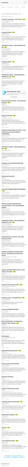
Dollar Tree (4, 352)
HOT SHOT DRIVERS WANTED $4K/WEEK (13, 189)
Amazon (4, 273)
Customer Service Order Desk (10, 401)
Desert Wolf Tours (6, 164)
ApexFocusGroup (6, 209)
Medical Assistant (7, 115)
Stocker (4, 427)
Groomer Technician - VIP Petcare (12, 19)
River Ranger (5, 336)
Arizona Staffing (5, 365)
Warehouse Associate (8, 176)
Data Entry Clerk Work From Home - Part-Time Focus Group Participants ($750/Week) (14, 131)
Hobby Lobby (5, 442)
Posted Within (10, 7)
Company (17, 7)
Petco (3, 429)
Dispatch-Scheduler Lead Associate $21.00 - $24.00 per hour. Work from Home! (12, 253)
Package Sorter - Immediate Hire (11, 297)
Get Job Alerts (14, 96)
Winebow (4, 177)
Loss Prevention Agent (8, 440)
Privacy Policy (22, 457)
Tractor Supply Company (7, 21)
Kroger (3, 390)
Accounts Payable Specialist (10, 309)
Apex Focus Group (6, 135)
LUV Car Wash (5, 311)
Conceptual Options (6, 48)
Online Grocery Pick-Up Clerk (10, 284)
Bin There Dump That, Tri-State (9, 257)
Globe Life (4, 104)
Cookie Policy (15, 457)
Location (3, 7)
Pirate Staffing (5, 403)
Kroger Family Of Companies (8, 286)
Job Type (23, 7)
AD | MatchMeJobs (6, 299)
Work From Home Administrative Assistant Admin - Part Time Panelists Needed (13, 205)
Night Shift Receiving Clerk (10, 350)
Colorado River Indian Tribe (8, 337)
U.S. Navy (4, 117)
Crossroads (4, 416)
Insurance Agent (6, 32)
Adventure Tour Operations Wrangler (12, 163)
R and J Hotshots (6, 192)
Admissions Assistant (8, 414)
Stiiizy (3, 378)
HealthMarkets (5, 34)
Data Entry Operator (7, 376)
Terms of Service (7, 457)
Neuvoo (21, 455)
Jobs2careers (14, 455)
